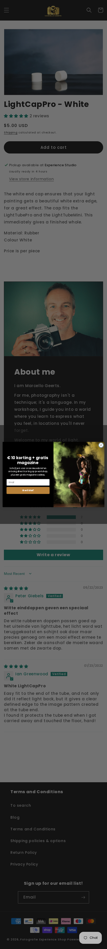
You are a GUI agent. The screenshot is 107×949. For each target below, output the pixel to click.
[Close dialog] (101, 445)
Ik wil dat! (28, 490)
